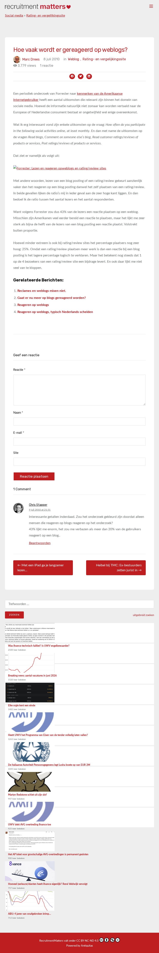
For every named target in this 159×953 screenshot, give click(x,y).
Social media (14, 15)
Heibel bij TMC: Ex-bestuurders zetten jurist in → (119, 568)
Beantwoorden (40, 543)
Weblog (74, 59)
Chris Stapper (38, 505)
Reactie (19, 369)
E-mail (18, 432)
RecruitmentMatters (51, 941)
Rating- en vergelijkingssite (45, 15)
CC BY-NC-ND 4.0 (87, 941)
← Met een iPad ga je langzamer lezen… (40, 568)
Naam (18, 412)
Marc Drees (31, 59)
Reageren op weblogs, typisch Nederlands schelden (55, 312)
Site (15, 452)
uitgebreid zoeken (143, 615)
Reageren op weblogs (33, 305)
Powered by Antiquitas (79, 946)
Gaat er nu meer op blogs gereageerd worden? (51, 298)
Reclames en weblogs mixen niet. (41, 290)
